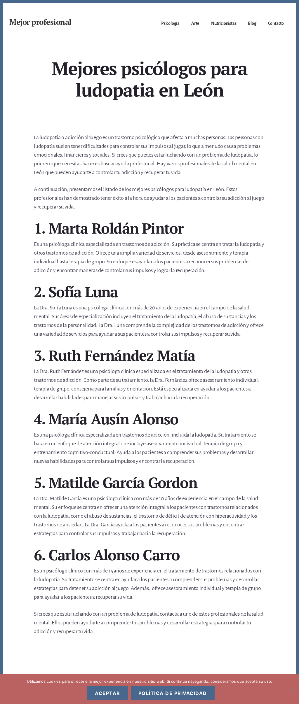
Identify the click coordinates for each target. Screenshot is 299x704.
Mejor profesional (40, 22)
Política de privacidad (172, 693)
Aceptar (107, 693)
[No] (292, 689)
